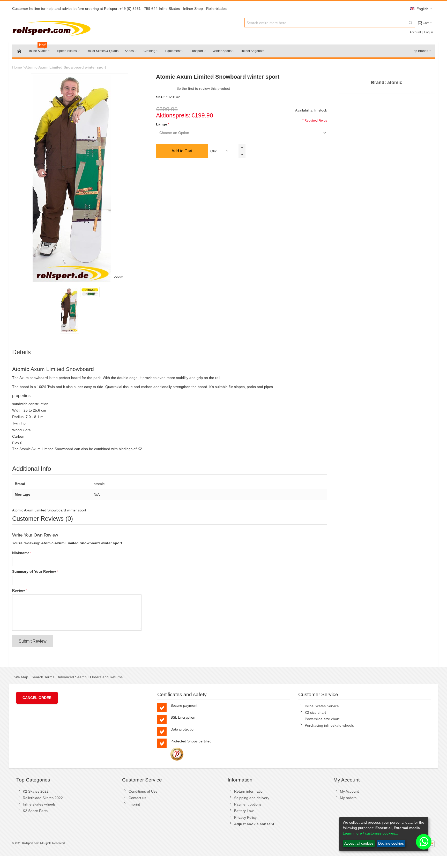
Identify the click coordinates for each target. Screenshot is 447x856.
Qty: (213, 151)
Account (415, 32)
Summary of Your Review (34, 571)
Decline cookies (391, 843)
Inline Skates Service (322, 706)
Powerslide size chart (322, 719)
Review (18, 590)
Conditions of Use (143, 791)
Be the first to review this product (203, 88)
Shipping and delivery (251, 798)
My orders (348, 798)
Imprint (134, 804)
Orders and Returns (106, 677)
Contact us (137, 798)
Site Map (21, 677)
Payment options (248, 804)
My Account (349, 791)
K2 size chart (315, 712)
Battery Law (244, 811)
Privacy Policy (245, 817)
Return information (249, 791)
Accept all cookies (359, 843)
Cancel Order (37, 698)
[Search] (410, 22)
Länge (161, 124)
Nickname (20, 553)
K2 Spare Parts (35, 811)
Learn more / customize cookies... (370, 833)
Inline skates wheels (39, 804)
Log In (428, 32)
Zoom (118, 277)
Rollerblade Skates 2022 (43, 798)
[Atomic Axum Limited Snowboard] (69, 310)
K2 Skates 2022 (36, 791)
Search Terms (43, 677)
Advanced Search (72, 677)
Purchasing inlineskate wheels (329, 725)
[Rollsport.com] (52, 27)
